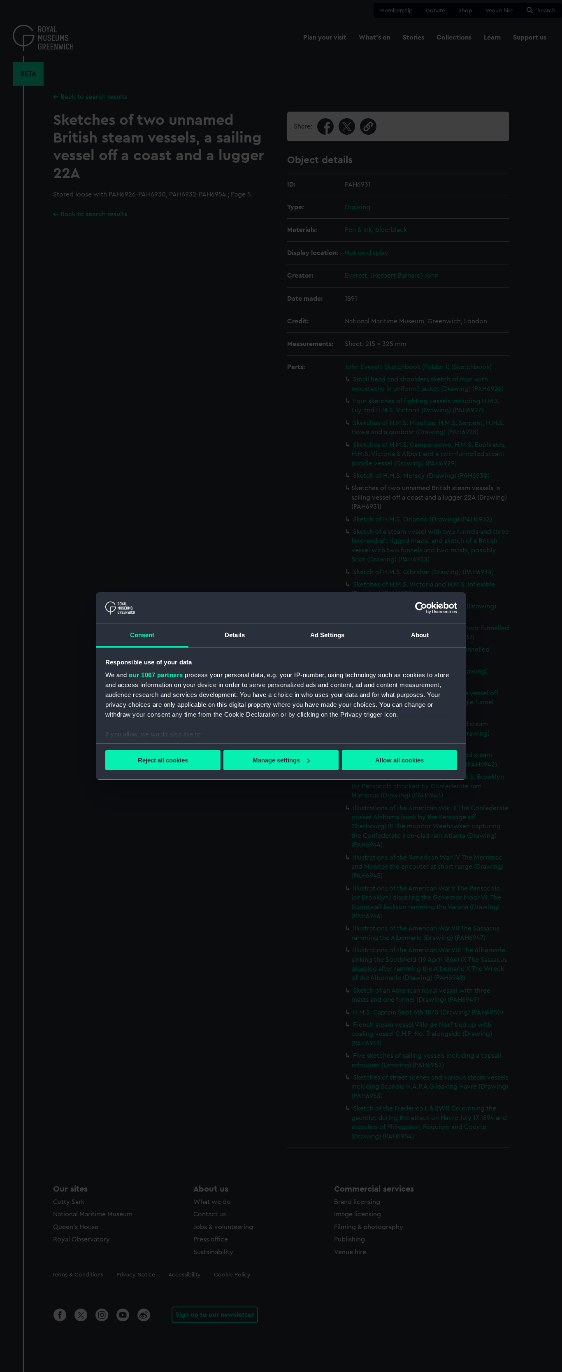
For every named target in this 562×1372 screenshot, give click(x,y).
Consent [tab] (142, 634)
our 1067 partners (156, 674)
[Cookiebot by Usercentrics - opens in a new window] (421, 608)
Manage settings (276, 760)
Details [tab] (235, 634)
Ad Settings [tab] (327, 634)
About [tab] (420, 634)
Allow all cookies (399, 760)
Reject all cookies (163, 760)
